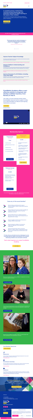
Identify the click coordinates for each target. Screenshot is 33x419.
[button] (31, 409)
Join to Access (7, 348)
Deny (22, 415)
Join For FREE (6, 21)
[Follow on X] (5, 406)
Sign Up (5, 412)
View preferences (28, 415)
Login (11, 2)
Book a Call (27, 2)
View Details (10, 159)
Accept (15, 415)
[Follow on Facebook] (4, 406)
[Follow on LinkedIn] (7, 406)
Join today (6, 105)
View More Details (7, 282)
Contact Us (10, 189)
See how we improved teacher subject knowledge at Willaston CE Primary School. (16, 62)
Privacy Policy (22, 417)
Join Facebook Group (16, 386)
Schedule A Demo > (6, 23)
